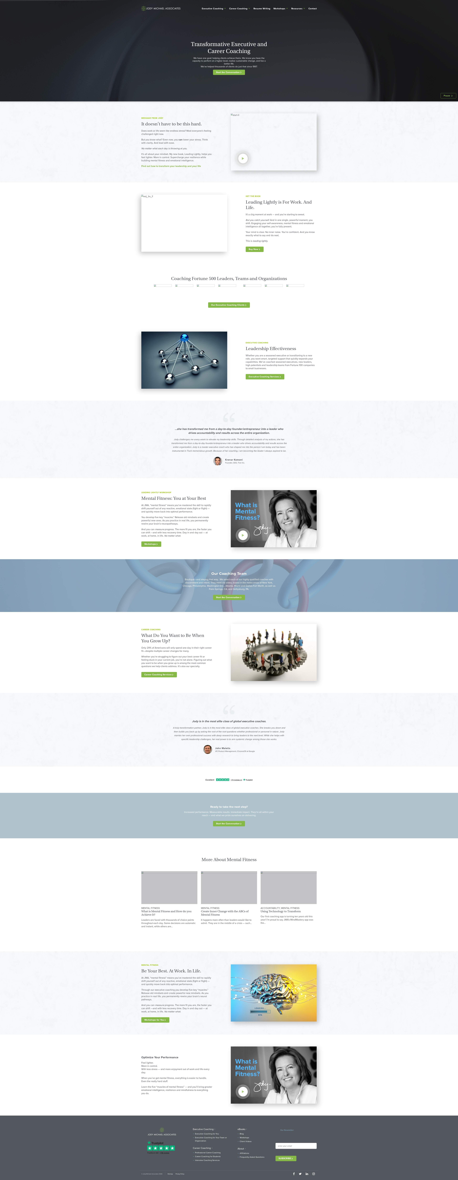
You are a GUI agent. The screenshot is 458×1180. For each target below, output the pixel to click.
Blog (242, 1133)
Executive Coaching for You (207, 1133)
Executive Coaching (212, 8)
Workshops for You (154, 1019)
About (241, 1148)
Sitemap (170, 1174)
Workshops (279, 8)
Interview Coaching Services (207, 1160)
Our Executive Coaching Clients (228, 305)
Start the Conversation (228, 72)
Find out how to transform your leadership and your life (171, 166)
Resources (296, 8)
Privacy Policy (180, 1174)
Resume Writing (261, 8)
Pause (447, 95)
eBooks (241, 1129)
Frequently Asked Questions (252, 1157)
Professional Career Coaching (208, 1152)
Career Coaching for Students (208, 1156)
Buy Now (253, 249)
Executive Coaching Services (264, 376)
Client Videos (245, 1141)
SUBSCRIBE (284, 1158)
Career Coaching (238, 8)
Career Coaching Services (158, 674)
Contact (312, 8)
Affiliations (244, 1153)
